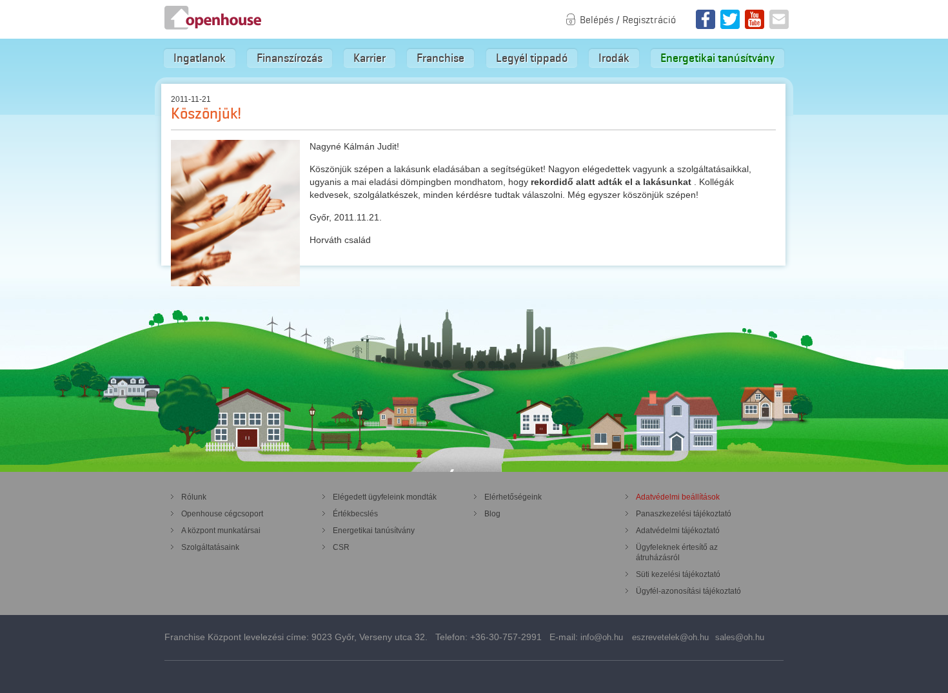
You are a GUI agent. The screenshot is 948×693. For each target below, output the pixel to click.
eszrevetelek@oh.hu (670, 637)
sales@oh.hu (739, 637)
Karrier (369, 58)
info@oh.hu (601, 637)
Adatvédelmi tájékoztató (678, 530)
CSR (341, 547)
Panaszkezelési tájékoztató (683, 513)
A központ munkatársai (221, 530)
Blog (492, 513)
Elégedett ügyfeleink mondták (385, 497)
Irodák (613, 58)
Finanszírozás (289, 58)
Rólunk (193, 497)
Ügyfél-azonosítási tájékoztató (688, 591)
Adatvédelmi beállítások (678, 497)
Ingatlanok (199, 58)
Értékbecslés (355, 513)
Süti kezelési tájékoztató (678, 574)
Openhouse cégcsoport (222, 513)
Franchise (440, 58)
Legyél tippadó (532, 58)
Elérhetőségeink (513, 497)
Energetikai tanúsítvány (717, 58)
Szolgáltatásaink (210, 547)
